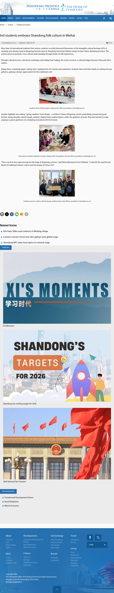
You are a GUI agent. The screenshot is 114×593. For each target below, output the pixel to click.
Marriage (74, 563)
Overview (9, 540)
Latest (8, 558)
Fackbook (90, 537)
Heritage (26, 560)
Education (74, 560)
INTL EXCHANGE (52, 18)
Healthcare (75, 555)
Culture (10, 25)
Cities (8, 542)
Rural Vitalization (12, 502)
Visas (72, 552)
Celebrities (27, 565)
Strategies (54, 558)
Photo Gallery (11, 545)
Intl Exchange (57, 536)
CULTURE (40, 18)
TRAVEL (72, 18)
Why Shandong (56, 540)
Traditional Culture (23, 25)
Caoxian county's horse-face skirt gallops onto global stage (30, 237)
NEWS (18, 18)
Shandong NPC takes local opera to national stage (26, 243)
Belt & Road (55, 545)
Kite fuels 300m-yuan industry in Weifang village (25, 231)
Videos (8, 548)
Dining (73, 542)
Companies (55, 560)
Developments (8, 491)
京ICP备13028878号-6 (14, 582)
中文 (86, 18)
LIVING (79, 18)
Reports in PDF (11, 563)
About (8, 536)
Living (73, 548)
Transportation (76, 558)
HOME (3, 18)
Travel (73, 536)
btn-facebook (104, 18)
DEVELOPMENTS (28, 18)
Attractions (75, 540)
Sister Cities (55, 548)
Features (5, 248)
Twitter (98, 537)
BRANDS (63, 18)
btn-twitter (110, 18)
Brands (54, 554)
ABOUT (10, 18)
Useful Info (75, 566)
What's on (27, 557)
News (8, 554)
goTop (57, 589)
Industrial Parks (56, 542)
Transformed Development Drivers (19, 498)
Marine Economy (12, 506)
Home (2, 25)
